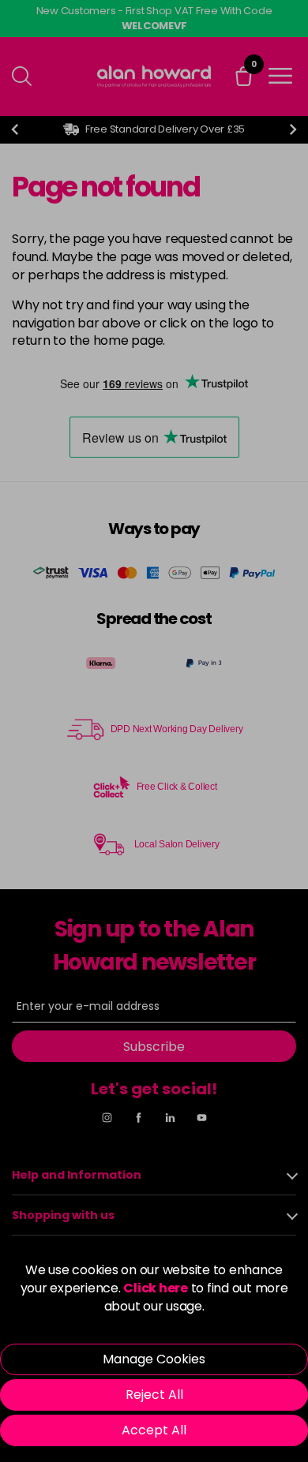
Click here (155, 1288)
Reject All (154, 1394)
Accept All (154, 1430)
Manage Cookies (154, 1359)
